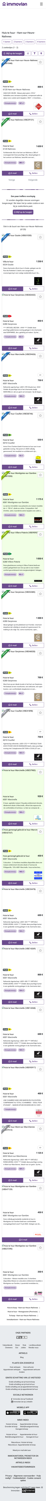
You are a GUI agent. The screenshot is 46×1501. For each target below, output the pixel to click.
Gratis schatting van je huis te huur (22, 1384)
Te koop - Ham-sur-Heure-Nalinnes (22, 1316)
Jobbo (23, 1348)
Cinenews (9, 1348)
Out (16, 1348)
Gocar (17, 1345)
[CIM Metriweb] (28, 1491)
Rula (24, 1345)
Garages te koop (22, 1429)
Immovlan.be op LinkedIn (23, 1402)
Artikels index (23, 1462)
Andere (22, 1372)
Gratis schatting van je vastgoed (23, 1377)
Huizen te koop (11, 1424)
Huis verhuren (28, 1367)
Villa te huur (8, 261)
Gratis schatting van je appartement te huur (22, 1389)
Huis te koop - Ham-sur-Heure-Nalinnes (22, 1308)
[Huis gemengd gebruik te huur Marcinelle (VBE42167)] (23, 840)
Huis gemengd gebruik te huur (16, 856)
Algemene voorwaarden (24, 1476)
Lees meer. (36, 1487)
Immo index (23, 1420)
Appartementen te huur (28, 1434)
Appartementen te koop (29, 1424)
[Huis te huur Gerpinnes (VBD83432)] (23, 305)
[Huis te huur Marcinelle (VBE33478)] (23, 900)
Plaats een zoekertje (23, 1363)
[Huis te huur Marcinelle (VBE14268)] (23, 1019)
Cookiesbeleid (19, 1478)
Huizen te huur (11, 1434)
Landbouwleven (35, 1345)
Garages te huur (32, 1437)
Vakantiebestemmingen (23, 1467)
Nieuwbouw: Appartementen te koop (22, 1445)
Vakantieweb (7, 1345)
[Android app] (13, 1413)
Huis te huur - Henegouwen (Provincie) (23, 1312)
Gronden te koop (11, 1426)
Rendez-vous (33, 1348)
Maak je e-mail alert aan (22, 1450)
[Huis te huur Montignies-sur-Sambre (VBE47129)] (23, 1197)
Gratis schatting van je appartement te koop (22, 1387)
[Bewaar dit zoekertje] (40, 62)
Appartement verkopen (11, 1370)
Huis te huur (8, 86)
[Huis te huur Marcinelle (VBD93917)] (23, 1078)
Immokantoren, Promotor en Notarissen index (23, 1457)
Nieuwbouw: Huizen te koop (21, 1442)
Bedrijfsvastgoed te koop (29, 1426)
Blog (22, 1357)
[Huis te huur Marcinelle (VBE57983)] (23, 781)
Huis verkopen (15, 1367)
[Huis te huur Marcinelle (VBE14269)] (23, 959)
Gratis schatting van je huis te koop (22, 1382)
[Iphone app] (30, 1413)
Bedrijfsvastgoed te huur (14, 1437)
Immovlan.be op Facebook (23, 1399)
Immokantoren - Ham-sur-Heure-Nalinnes (23, 1319)
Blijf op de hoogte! (24, 212)
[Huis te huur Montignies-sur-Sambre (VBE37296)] (23, 1256)
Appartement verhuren (31, 1370)
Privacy (9, 1476)
